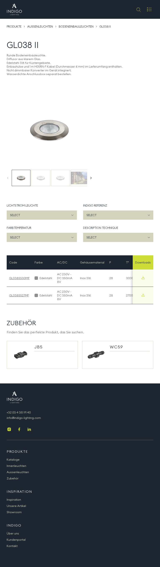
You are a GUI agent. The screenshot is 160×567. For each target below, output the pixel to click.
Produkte (14, 26)
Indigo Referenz (95, 205)
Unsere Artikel (16, 506)
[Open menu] (149, 9)
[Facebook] (19, 430)
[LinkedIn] (29, 430)
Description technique (100, 228)
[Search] (138, 9)
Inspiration (14, 499)
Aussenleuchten (40, 26)
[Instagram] (9, 430)
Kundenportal (16, 540)
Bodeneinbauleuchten (76, 26)
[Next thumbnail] (91, 178)
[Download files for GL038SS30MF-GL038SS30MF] (143, 278)
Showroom (14, 512)
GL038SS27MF (19, 295)
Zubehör (13, 478)
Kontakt (12, 546)
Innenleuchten (16, 466)
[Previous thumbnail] (8, 178)
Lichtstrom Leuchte (22, 205)
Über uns (13, 533)
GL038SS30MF (19, 278)
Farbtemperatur (19, 228)
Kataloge (13, 459)
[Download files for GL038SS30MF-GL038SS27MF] (143, 295)
